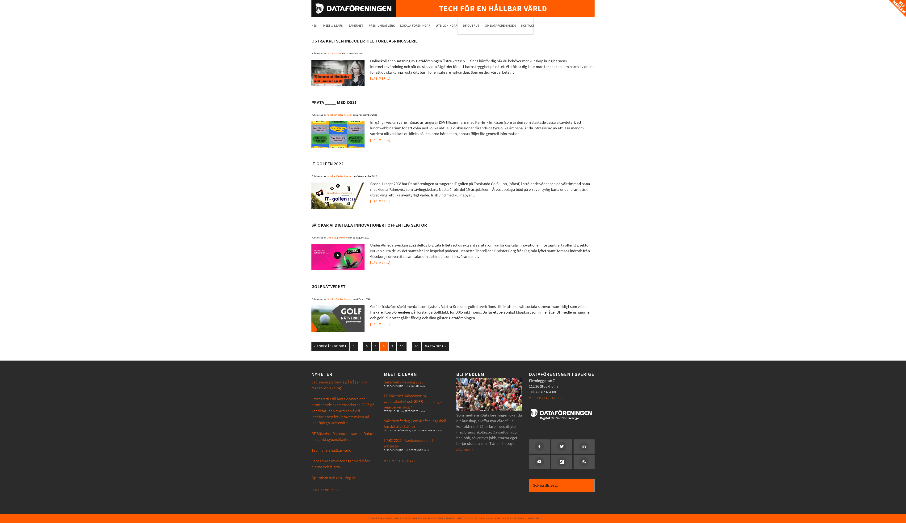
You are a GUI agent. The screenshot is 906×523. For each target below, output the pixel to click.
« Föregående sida (330, 346)
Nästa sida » (435, 346)
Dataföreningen (353, 8)
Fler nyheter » (325, 490)
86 (416, 346)
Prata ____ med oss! (333, 102)
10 (402, 346)
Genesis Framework (441, 518)
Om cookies (465, 518)
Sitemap (519, 518)
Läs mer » (464, 450)
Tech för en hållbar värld (331, 450)
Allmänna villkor (488, 518)
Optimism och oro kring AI (333, 477)
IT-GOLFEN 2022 (327, 164)
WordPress (416, 518)
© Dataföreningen (379, 518)
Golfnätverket (328, 286)
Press (507, 518)
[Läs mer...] (380, 79)
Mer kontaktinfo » (546, 398)
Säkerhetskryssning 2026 (403, 382)
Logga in (533, 518)
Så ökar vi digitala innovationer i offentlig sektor (369, 225)
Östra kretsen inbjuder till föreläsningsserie (364, 41)
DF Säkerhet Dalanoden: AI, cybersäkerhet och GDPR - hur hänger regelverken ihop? (413, 401)
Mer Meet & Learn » (401, 461)
